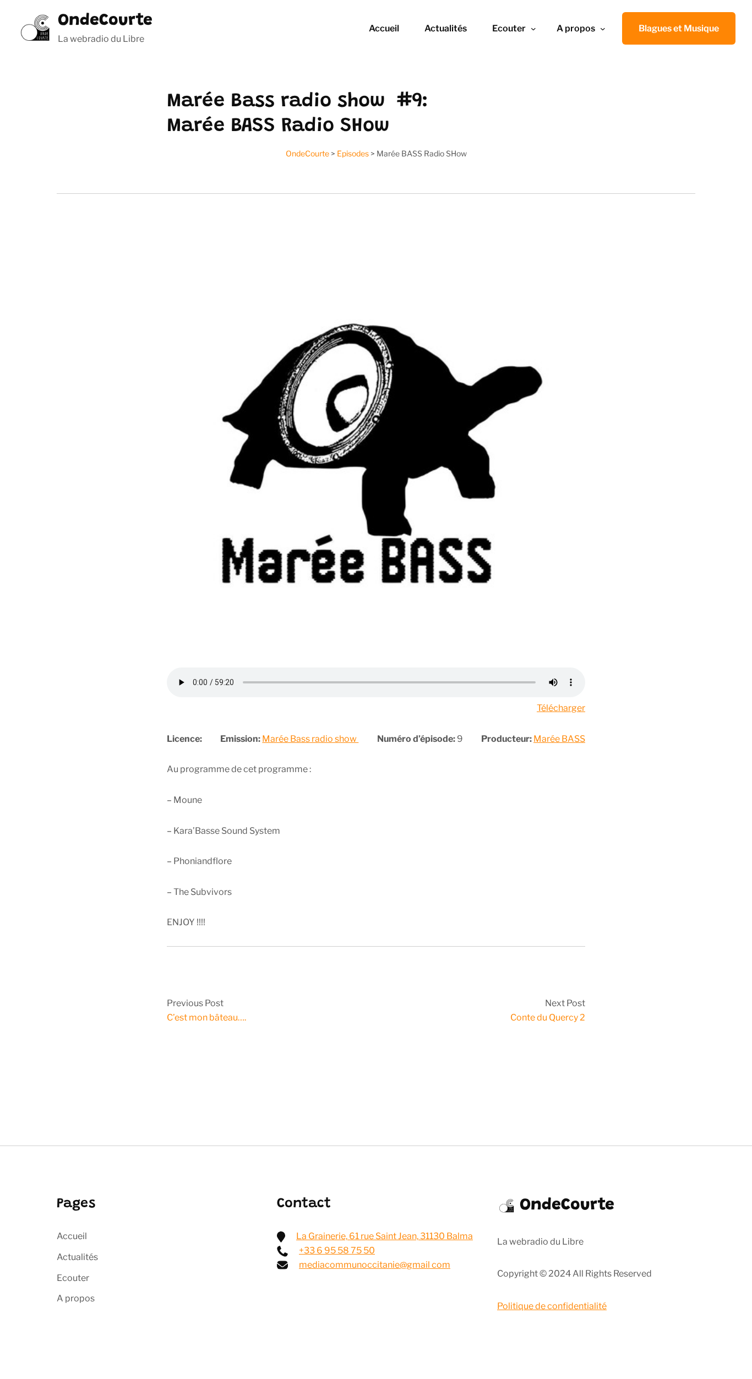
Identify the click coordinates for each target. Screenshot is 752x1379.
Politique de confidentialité (552, 1306)
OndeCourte (105, 21)
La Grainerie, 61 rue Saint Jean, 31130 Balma (384, 1236)
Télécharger (561, 708)
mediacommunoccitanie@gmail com (374, 1264)
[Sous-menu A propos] (603, 28)
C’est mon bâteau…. (206, 1017)
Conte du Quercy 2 (547, 1017)
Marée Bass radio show (310, 739)
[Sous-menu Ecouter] (533, 28)
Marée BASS (559, 739)
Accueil (384, 28)
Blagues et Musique (679, 28)
